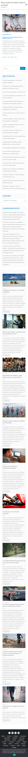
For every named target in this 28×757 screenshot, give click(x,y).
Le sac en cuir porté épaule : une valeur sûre (14, 92)
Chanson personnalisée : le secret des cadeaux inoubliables (12, 81)
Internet (18, 741)
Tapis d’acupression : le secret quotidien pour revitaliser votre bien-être (14, 137)
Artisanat (16, 736)
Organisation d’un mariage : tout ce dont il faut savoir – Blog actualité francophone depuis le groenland (14, 215)
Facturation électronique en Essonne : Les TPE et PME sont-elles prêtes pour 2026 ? (13, 102)
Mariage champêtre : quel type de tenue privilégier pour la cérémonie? (13, 108)
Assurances (23, 736)
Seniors (24, 745)
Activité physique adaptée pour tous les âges (14, 147)
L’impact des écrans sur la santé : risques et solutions (13, 114)
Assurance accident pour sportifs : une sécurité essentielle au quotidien (12, 131)
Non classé (5, 745)
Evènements (21, 739)
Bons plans (22, 737)
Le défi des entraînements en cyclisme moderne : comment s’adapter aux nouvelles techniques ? (12, 653)
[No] (26, 752)
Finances (5, 464)
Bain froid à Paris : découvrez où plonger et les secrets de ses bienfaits (13, 164)
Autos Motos (6, 509)
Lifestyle (24, 741)
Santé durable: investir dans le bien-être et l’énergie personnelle (13, 181)
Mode (4, 743)
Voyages (5, 288)
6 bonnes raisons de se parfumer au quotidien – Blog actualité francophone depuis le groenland (14, 248)
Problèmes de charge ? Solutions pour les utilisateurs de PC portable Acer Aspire (13, 229)
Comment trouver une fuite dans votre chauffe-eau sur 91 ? (12, 37)
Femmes (17, 743)
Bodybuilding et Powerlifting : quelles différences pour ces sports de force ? (12, 143)
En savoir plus (6, 311)
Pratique (5, 57)
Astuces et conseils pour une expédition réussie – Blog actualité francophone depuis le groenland (14, 224)
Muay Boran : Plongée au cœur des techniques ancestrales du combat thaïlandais (14, 187)
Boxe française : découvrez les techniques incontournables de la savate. (13, 170)
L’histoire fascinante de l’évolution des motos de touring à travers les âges (14, 158)
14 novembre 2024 (6, 34)
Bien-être (15, 737)
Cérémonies (7, 739)
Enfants (14, 739)
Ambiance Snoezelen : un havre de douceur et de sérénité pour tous (13, 176)
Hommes (23, 743)
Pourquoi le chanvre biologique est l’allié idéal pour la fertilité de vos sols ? (13, 87)
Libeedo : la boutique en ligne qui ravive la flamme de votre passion (13, 126)
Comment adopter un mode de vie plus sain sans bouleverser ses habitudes (14, 120)
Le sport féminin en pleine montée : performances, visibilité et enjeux (12, 152)
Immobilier (11, 741)
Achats (3, 736)
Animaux (9, 736)
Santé (18, 745)
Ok (14, 754)
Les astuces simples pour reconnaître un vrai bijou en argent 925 (14, 96)
